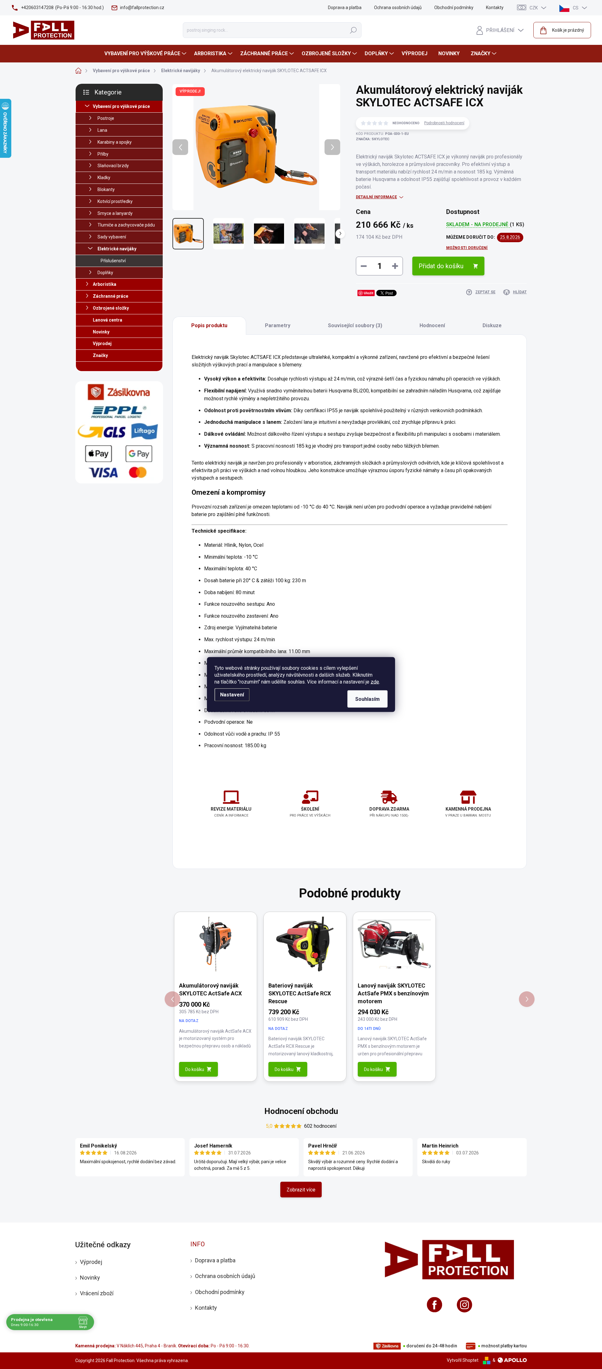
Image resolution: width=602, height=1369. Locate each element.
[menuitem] (146, 53)
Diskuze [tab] (492, 325)
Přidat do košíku (441, 266)
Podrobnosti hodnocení (444, 123)
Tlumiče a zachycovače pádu (126, 224)
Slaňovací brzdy (113, 165)
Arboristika (104, 284)
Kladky (104, 177)
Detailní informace (376, 197)
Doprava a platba (345, 7)
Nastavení (232, 695)
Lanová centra (107, 319)
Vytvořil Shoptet (462, 1360)
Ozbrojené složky (111, 308)
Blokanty (106, 189)
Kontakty (495, 7)
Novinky (101, 331)
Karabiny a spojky (115, 142)
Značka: (372, 139)
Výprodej (102, 343)
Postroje (106, 118)
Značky (100, 355)
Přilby (103, 154)
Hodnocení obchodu (301, 1111)
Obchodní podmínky (453, 7)
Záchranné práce (110, 296)
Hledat (353, 30)
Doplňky (105, 272)
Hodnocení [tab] (432, 325)
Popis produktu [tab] (209, 325)
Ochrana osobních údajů (398, 7)
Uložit (368, 292)
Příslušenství (113, 260)
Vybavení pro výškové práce (121, 106)
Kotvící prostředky (115, 201)
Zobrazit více (301, 1190)
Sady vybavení (112, 236)
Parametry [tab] (277, 325)
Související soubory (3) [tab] (355, 325)
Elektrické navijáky (117, 248)
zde (375, 682)
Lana (102, 130)
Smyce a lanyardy (115, 213)
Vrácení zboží (97, 1293)
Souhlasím (367, 699)
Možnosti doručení (467, 248)
